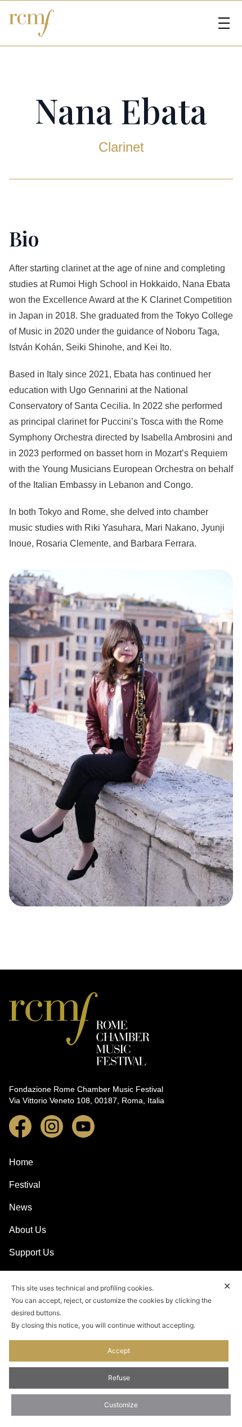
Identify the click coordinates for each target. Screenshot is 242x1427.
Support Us (31, 1252)
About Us (27, 1230)
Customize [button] (121, 1404)
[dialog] (121, 1349)
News (20, 1207)
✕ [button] (227, 1286)
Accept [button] (118, 1350)
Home (21, 1162)
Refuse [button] (119, 1377)
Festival (25, 1185)
